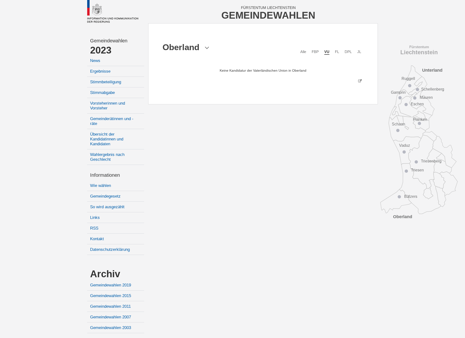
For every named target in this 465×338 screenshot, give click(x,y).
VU (326, 52)
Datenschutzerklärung (110, 249)
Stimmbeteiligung (105, 82)
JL (359, 52)
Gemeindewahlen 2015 (110, 295)
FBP (315, 52)
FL (337, 52)
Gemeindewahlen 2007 (110, 317)
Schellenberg (432, 89)
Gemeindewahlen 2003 (110, 327)
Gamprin (398, 92)
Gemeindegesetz (105, 196)
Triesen (417, 170)
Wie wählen (100, 185)
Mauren (426, 97)
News (95, 60)
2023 (100, 50)
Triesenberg (431, 161)
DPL (348, 52)
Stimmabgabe (102, 92)
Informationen (105, 175)
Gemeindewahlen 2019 (110, 285)
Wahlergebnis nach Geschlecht (107, 157)
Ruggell (408, 79)
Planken (420, 119)
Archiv (105, 274)
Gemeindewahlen (108, 40)
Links (95, 217)
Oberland (402, 216)
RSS (94, 228)
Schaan (398, 124)
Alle (303, 52)
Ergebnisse (100, 71)
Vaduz (404, 145)
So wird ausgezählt (107, 207)
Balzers (410, 196)
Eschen (417, 104)
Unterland (432, 70)
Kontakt (97, 239)
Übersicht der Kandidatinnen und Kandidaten (106, 139)
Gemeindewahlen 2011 (110, 306)
